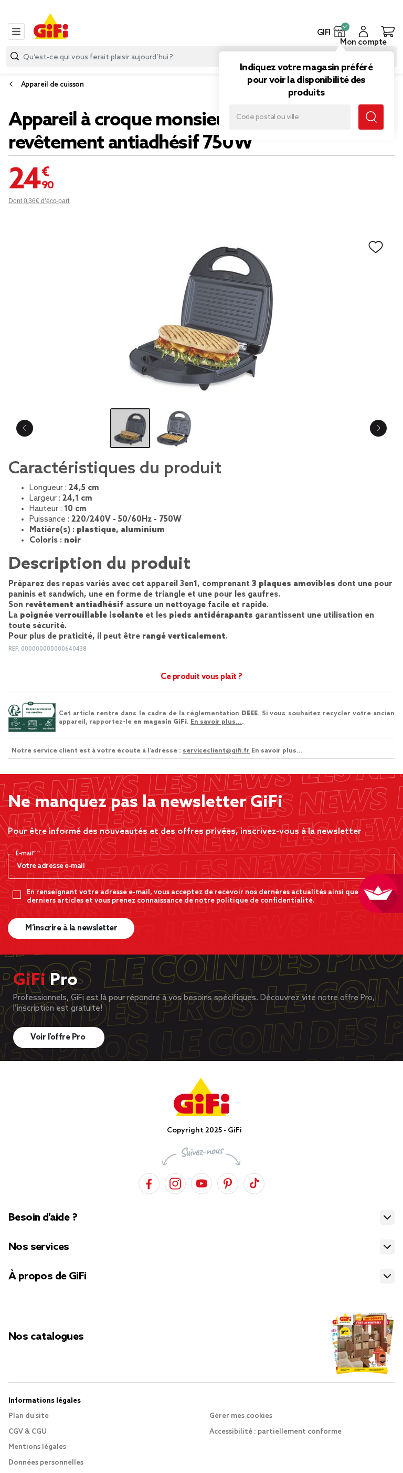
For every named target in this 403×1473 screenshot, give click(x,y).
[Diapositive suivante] (378, 428)
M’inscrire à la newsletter (71, 928)
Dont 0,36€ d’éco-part (39, 201)
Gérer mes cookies (240, 1416)
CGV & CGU (27, 1432)
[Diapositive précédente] (24, 428)
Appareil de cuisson (52, 85)
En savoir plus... (216, 722)
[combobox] (201, 56)
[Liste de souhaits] (375, 247)
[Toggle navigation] (16, 31)
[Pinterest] (227, 1182)
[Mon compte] (363, 31)
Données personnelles (45, 1463)
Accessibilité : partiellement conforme (275, 1432)
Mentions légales (37, 1447)
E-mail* (26, 853)
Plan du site (28, 1416)
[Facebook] (149, 1182)
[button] (339, 31)
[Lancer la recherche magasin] (371, 117)
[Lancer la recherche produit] (14, 56)
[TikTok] (253, 1182)
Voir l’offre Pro (58, 1037)
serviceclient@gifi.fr (216, 751)
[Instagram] (175, 1182)
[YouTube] (201, 1182)
